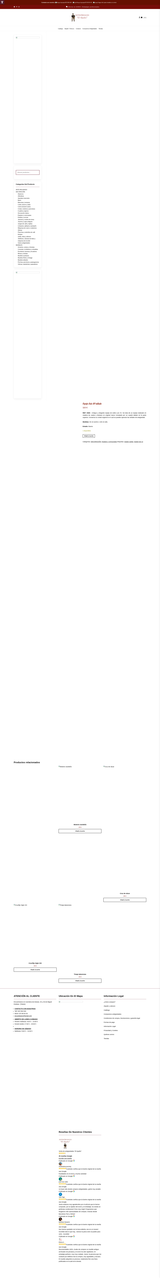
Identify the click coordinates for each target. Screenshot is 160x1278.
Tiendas (101, 28)
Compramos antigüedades (89, 28)
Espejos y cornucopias (109, 442)
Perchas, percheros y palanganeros (28, 262)
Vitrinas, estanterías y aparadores (28, 264)
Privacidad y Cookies (111, 1030)
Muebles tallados (23, 260)
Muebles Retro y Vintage (25, 258)
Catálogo (60, 28)
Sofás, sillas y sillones (24, 236)
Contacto (78, 28)
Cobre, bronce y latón (24, 204)
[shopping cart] (142, 17)
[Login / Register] (140, 17)
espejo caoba (128, 442)
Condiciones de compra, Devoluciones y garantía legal (122, 1018)
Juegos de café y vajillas (25, 223)
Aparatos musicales (24, 198)
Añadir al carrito (89, 436)
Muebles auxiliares (23, 255)
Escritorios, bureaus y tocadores (27, 251)
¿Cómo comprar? (109, 1002)
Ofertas (20, 230)
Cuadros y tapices (23, 211)
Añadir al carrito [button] (80, 831)
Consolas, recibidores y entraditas (28, 249)
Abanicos (20, 194)
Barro (19, 200)
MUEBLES (19, 245)
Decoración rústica (23, 213)
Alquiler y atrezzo (69, 28)
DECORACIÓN (96, 442)
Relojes (20, 234)
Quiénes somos (109, 1034)
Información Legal (110, 1026)
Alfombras (21, 196)
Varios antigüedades (24, 243)
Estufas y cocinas (23, 217)
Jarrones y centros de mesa (26, 219)
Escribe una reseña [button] (65, 1158)
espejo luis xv (138, 442)
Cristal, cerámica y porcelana (26, 209)
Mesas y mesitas (23, 253)
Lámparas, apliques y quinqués (27, 226)
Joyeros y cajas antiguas (25, 221)
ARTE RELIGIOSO (21, 189)
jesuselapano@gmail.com (23, 1016)
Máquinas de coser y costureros (27, 228)
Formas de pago (109, 1022)
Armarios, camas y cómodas (26, 247)
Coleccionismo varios (24, 206)
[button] (2, 2)
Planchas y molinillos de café (26, 232)
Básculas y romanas (24, 202)
